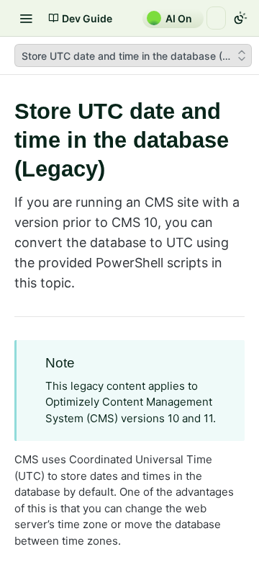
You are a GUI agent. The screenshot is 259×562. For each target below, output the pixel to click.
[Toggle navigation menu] (25, 18)
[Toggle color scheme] (240, 18)
